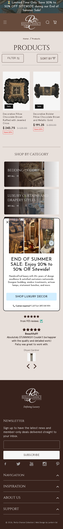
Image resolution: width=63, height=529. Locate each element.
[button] (7, 222)
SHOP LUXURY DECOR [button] (31, 296)
